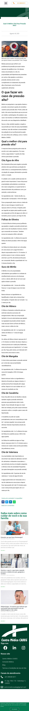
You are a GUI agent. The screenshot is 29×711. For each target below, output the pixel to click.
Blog (3, 665)
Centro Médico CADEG (9, 659)
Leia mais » (3, 550)
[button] (6, 3)
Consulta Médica (8, 662)
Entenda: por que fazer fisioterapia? (12, 537)
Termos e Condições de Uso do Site (14, 668)
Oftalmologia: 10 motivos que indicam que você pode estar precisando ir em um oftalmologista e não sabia (14, 608)
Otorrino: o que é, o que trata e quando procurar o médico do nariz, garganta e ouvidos (13, 571)
